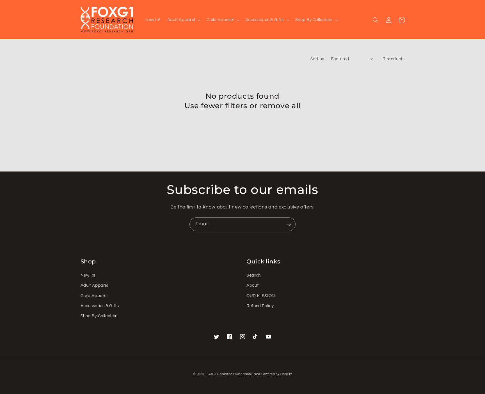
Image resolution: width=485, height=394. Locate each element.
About (252, 285)
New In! (88, 275)
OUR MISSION (260, 296)
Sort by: (317, 59)
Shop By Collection (99, 316)
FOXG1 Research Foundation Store (233, 374)
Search (253, 275)
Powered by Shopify (276, 374)
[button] (183, 20)
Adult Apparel (94, 285)
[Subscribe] (288, 224)
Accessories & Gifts (100, 306)
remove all (280, 105)
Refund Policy (260, 306)
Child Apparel (94, 296)
